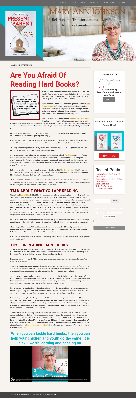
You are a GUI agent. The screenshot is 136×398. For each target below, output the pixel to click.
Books (74, 3)
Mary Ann (63, 3)
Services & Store (108, 3)
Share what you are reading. (36, 325)
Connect (122, 3)
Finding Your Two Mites (103, 186)
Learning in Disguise (102, 184)
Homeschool (94, 3)
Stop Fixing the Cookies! (104, 188)
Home (54, 3)
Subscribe (109, 99)
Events (83, 3)
